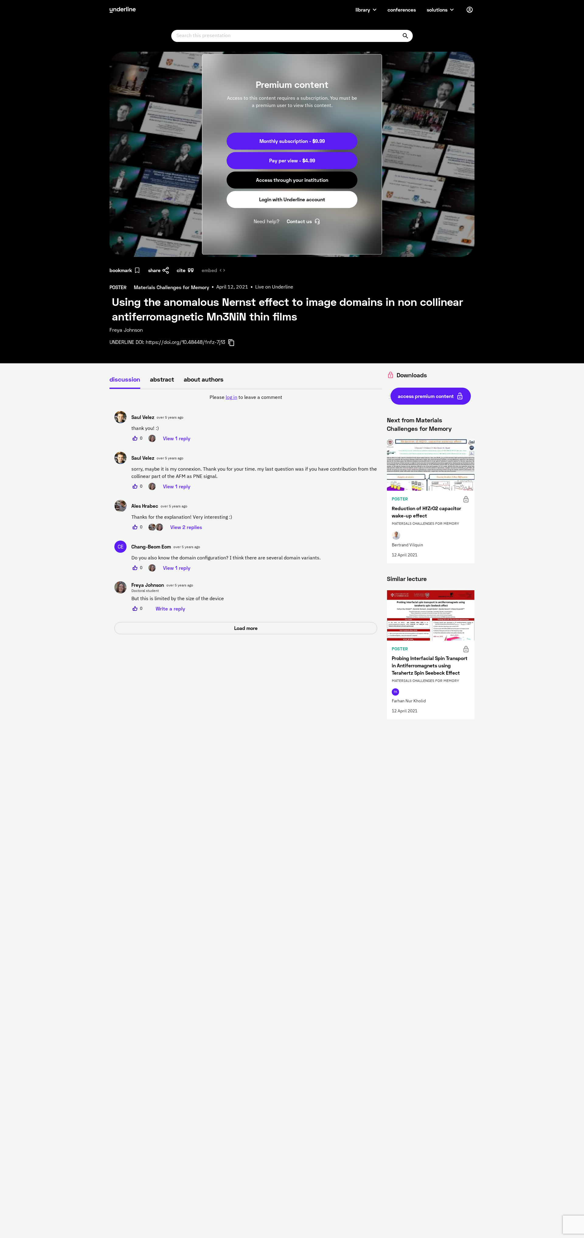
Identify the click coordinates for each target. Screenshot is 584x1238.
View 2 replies (186, 527)
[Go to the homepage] (122, 10)
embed (209, 270)
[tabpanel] (245, 514)
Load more (246, 628)
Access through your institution (292, 180)
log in (231, 397)
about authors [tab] (204, 379)
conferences (402, 9)
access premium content (426, 396)
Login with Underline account (292, 199)
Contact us (299, 221)
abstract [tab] (162, 379)
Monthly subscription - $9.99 (292, 141)
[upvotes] (135, 438)
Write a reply (170, 608)
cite (181, 270)
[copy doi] (235, 342)
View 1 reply (176, 438)
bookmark (120, 270)
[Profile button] (469, 10)
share (154, 270)
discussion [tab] (124, 379)
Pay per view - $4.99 (292, 160)
